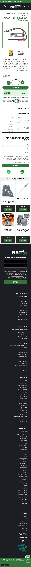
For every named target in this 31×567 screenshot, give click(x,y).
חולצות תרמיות (23, 441)
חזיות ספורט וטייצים (22, 495)
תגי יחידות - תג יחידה (22, 336)
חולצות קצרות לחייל (22, 490)
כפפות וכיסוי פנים (22, 497)
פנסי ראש (24, 363)
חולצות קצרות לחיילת (22, 492)
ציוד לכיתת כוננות (22, 390)
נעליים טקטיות (23, 405)
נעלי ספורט (24, 470)
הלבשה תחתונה (23, 438)
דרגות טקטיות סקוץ (22, 332)
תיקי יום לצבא (23, 310)
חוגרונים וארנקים (23, 352)
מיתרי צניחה (24, 359)
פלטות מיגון (24, 408)
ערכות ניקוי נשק (23, 361)
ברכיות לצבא (24, 394)
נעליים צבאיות (23, 468)
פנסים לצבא (24, 370)
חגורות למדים (23, 350)
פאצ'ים (25, 381)
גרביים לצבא (24, 479)
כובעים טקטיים (23, 414)
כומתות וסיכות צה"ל (22, 354)
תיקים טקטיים (23, 421)
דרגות (25, 348)
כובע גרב (25, 443)
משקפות (25, 401)
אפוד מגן (25, 392)
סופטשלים (24, 504)
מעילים (25, 452)
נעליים (25, 456)
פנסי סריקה (24, 334)
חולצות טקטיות (23, 396)
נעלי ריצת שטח (23, 463)
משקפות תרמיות (23, 403)
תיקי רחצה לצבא (23, 312)
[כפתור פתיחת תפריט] (28, 6)
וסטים (25, 412)
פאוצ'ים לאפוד (23, 387)
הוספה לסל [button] (23, 209)
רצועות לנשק (24, 341)
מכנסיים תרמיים (23, 450)
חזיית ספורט (24, 483)
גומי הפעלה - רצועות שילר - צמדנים (18, 345)
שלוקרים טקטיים (23, 419)
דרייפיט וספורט (23, 481)
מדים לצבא (24, 447)
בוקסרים (25, 472)
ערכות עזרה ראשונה (22, 385)
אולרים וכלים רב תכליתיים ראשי (19, 330)
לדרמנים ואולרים (23, 357)
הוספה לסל (15, 88)
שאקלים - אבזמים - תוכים (21, 366)
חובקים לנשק (24, 339)
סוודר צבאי (24, 501)
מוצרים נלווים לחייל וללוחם (20, 417)
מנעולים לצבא (23, 314)
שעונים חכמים (23, 305)
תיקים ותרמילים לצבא (22, 308)
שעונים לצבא (24, 303)
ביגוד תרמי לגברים (22, 474)
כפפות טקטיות (23, 399)
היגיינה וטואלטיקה (22, 319)
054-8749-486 (23, 537)
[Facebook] (23, 541)
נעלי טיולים (24, 461)
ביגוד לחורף (24, 432)
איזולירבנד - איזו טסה (22, 343)
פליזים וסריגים (23, 436)
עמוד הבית (26, 13)
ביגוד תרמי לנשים (23, 477)
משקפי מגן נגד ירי (22, 383)
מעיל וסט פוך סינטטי (22, 434)
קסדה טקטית (24, 410)
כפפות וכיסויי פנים (22, 445)
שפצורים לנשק (23, 368)
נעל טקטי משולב (23, 459)
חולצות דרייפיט (23, 488)
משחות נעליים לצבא (22, 296)
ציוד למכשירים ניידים (22, 299)
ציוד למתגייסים (18, 13)
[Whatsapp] (26, 541)
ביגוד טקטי (24, 454)
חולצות (25, 486)
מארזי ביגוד (24, 499)
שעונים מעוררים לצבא (21, 317)
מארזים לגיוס (24, 301)
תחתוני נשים (24, 506)
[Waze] (19, 541)
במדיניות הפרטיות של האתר (17, 276)
